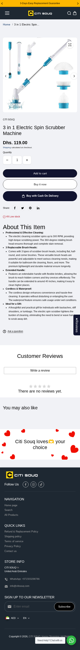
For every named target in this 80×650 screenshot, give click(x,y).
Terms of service (13, 541)
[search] (69, 13)
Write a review (40, 370)
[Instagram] (33, 484)
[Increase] (27, 160)
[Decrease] (7, 160)
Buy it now (40, 184)
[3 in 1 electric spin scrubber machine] (70, 45)
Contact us (10, 551)
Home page (10, 505)
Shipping (7, 147)
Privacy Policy (12, 546)
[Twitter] (22, 208)
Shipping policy (13, 536)
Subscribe (64, 606)
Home (6, 24)
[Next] (77, 3)
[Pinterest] (30, 208)
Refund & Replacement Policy (21, 531)
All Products (11, 514)
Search (8, 510)
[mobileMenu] (7, 13)
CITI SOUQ (34, 636)
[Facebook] (15, 208)
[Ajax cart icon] (74, 13)
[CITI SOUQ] (40, 13)
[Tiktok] (41, 484)
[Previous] (2, 3)
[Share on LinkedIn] (38, 208)
